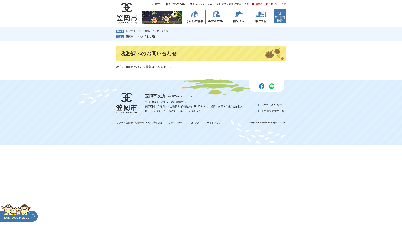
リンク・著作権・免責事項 (130, 122)
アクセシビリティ (175, 122)
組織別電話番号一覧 (273, 111)
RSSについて (196, 122)
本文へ (159, 4)
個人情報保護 (155, 122)
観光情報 (238, 21)
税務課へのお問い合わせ (139, 36)
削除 (153, 36)
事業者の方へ (216, 21)
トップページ (133, 31)
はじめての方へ (178, 4)
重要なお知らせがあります (271, 4)
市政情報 (260, 21)
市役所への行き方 (272, 105)
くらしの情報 (194, 21)
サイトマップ (214, 122)
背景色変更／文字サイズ (235, 4)
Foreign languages (203, 4)
